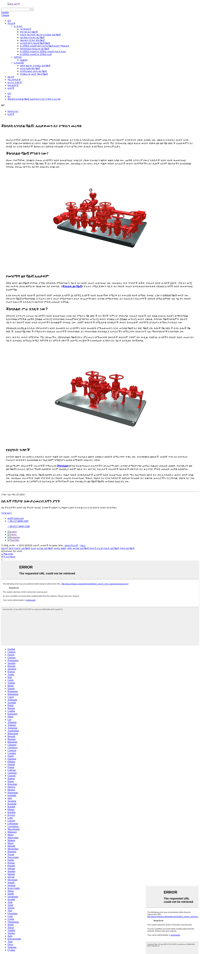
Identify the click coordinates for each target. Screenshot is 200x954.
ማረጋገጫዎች (14, 79)
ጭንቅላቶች (25, 29)
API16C (18, 57)
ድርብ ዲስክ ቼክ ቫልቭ (30, 68)
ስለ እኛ (11, 76)
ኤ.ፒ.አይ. (18, 26)
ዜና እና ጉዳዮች (15, 82)
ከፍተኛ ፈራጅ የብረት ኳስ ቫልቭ (104, 548)
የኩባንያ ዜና (13, 111)
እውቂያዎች (13, 85)
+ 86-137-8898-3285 (18, 521)
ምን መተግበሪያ (8, 556)
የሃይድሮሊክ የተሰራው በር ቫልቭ (34, 48)
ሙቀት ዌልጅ (60, 548)
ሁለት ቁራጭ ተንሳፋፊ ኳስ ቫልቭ (35, 65)
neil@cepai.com (16, 518)
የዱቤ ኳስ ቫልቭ (127, 548)
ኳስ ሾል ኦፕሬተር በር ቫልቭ (32, 37)
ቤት (9, 20)
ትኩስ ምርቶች (71, 545)
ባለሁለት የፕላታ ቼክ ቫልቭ (32, 40)
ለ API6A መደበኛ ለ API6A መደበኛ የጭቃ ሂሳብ (43, 51)
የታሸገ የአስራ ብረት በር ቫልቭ (33, 71)
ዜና (9, 96)
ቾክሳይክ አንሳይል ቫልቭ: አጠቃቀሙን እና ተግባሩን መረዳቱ (34, 99)
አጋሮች (11, 88)
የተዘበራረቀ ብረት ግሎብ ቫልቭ (34, 74)
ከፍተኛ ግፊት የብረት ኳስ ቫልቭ (15, 548)
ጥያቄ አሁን (6, 513)
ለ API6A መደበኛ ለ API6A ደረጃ (36, 54)
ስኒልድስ (24, 60)
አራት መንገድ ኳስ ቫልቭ (41, 548)
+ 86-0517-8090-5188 (19, 526)
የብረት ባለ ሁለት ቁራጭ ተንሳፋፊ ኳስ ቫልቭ (40, 34)
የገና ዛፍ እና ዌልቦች (29, 31)
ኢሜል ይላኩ (7, 554)
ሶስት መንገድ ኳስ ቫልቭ (77, 548)
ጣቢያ (82, 545)
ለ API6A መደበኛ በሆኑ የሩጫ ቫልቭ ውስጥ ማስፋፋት (44, 46)
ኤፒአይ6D (19, 62)
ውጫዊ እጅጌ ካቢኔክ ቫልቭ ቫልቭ (35, 43)
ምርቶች (11, 23)
